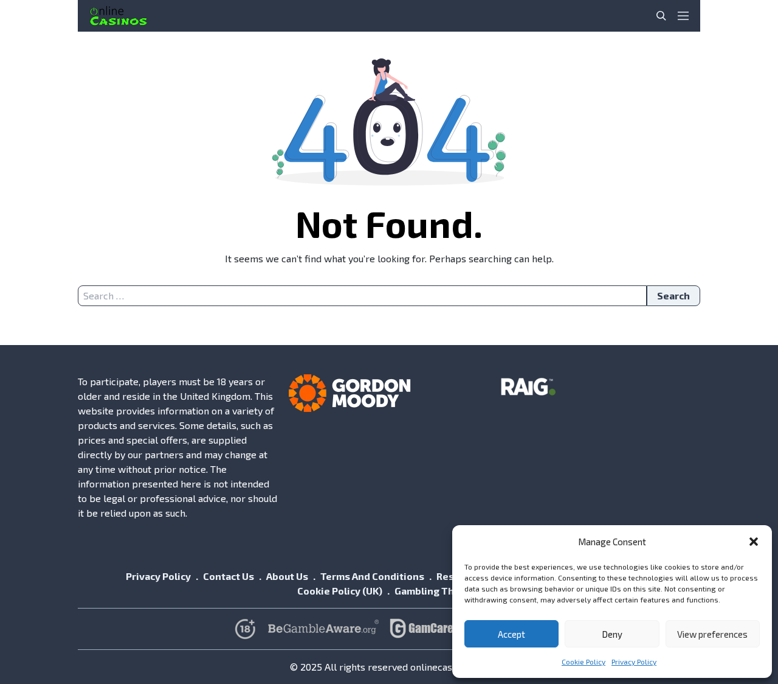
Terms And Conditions (372, 576)
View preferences (712, 634)
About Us (287, 576)
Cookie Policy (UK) (339, 590)
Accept (511, 634)
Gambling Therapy (437, 590)
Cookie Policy (583, 661)
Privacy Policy (633, 661)
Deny (612, 634)
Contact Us (228, 576)
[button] (754, 542)
